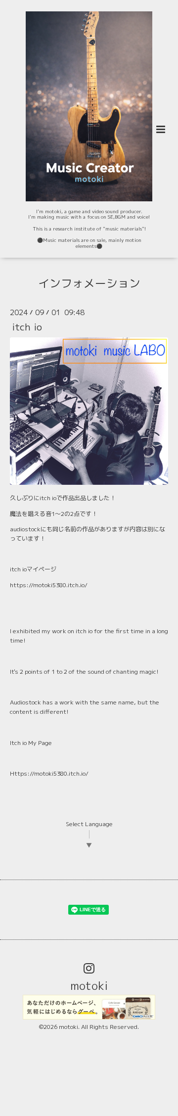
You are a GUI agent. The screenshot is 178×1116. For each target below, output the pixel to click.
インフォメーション (89, 282)
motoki (89, 985)
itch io (27, 326)
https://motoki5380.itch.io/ (49, 585)
